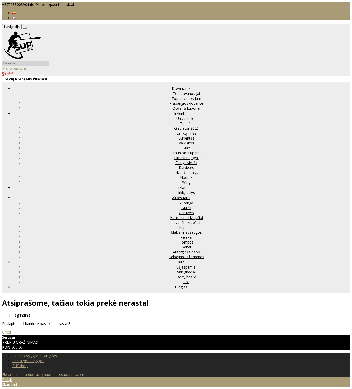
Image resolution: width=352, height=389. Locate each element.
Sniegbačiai (186, 272)
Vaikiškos (186, 143)
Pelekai (186, 237)
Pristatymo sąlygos (28, 360)
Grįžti (6, 332)
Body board (186, 276)
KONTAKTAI (12, 347)
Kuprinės (186, 227)
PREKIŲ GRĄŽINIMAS (20, 342)
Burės (186, 207)
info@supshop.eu (42, 4)
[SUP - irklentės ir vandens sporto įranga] (21, 58)
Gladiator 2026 (186, 128)
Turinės (186, 123)
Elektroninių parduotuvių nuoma (29, 374)
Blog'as (181, 287)
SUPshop (20, 365)
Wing (186, 182)
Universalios (186, 118)
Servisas (9, 337)
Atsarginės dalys (186, 251)
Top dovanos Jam (186, 98)
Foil (186, 281)
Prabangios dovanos (186, 103)
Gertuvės (186, 212)
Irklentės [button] (181, 113)
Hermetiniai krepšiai (186, 217)
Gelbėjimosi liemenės (186, 256)
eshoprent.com (71, 374)
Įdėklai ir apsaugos (186, 232)
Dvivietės (186, 167)
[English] (14, 18)
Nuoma (186, 177)
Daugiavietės (186, 162)
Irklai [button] (181, 187)
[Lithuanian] (14, 13)
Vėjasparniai (186, 267)
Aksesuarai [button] (181, 197)
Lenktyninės (186, 133)
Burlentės (186, 138)
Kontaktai (66, 4)
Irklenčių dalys (186, 172)
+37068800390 (14, 4)
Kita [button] (181, 262)
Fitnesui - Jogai (186, 157)
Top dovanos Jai (186, 93)
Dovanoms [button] (181, 88)
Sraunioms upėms (186, 152)
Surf (186, 147)
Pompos (186, 242)
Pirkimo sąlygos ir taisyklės (34, 355)
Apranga (186, 202)
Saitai (186, 247)
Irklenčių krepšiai (186, 222)
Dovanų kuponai (186, 108)
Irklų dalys (186, 192)
